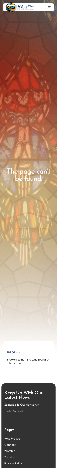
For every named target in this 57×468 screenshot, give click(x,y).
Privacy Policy (13, 463)
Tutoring (9, 457)
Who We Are (12, 439)
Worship (9, 451)
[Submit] (47, 411)
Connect (10, 445)
